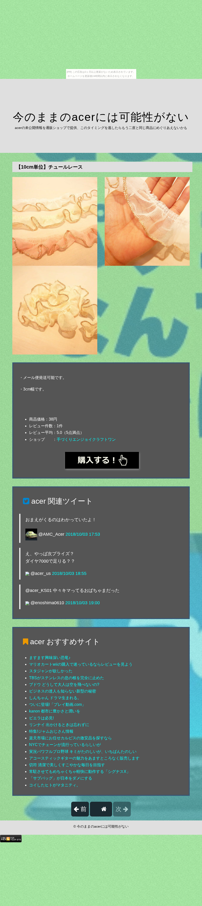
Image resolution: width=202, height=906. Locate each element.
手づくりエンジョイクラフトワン (86, 439)
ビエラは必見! (41, 718)
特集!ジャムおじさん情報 (51, 731)
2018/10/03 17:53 (83, 534)
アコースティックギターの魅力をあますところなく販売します (84, 758)
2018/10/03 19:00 (82, 602)
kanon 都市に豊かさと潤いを (54, 711)
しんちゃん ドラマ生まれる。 (55, 698)
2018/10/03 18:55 (69, 573)
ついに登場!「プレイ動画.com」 (57, 704)
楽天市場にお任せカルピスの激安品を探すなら (70, 738)
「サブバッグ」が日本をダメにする (60, 778)
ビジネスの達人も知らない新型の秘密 (62, 691)
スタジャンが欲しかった (50, 671)
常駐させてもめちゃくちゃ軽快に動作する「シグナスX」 (79, 771)
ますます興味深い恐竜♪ (49, 658)
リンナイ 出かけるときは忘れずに (59, 725)
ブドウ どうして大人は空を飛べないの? (64, 684)
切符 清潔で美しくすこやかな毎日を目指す (67, 765)
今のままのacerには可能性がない (101, 117)
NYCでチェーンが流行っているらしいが (65, 745)
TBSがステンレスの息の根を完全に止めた (66, 678)
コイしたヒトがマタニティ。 (54, 785)
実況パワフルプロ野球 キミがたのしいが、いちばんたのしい (82, 751)
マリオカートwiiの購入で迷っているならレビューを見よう (81, 664)
